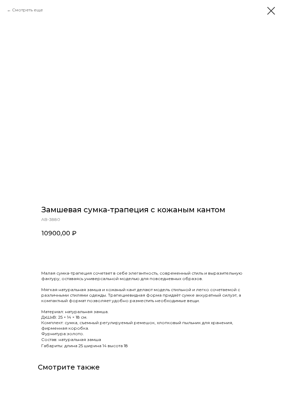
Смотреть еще (27, 9)
